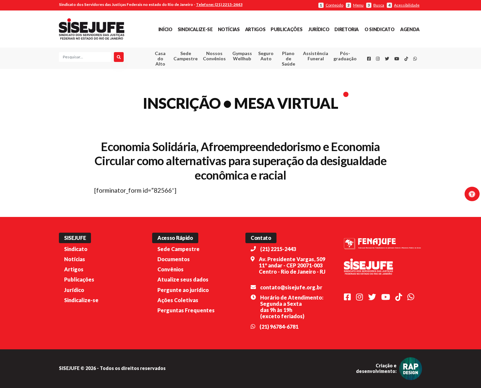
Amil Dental (306, 80)
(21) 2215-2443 (278, 249)
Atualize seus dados (182, 279)
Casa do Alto (160, 58)
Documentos (173, 259)
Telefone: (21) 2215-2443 (219, 4)
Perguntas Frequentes (186, 310)
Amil (306, 72)
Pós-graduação (345, 55)
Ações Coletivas (177, 300)
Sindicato (75, 249)
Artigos (255, 29)
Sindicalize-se (195, 29)
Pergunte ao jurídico (183, 290)
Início (165, 29)
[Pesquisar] (119, 57)
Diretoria (346, 29)
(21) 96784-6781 (278, 326)
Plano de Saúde (288, 58)
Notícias (229, 29)
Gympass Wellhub (242, 55)
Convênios (170, 269)
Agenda (409, 29)
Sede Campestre (185, 55)
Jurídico (318, 29)
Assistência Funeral (315, 55)
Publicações (286, 29)
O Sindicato (379, 29)
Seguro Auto (266, 55)
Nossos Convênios (214, 55)
